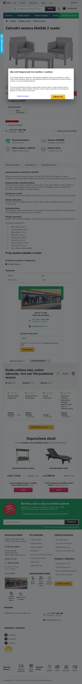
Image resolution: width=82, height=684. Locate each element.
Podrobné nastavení (23, 96)
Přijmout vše (58, 97)
